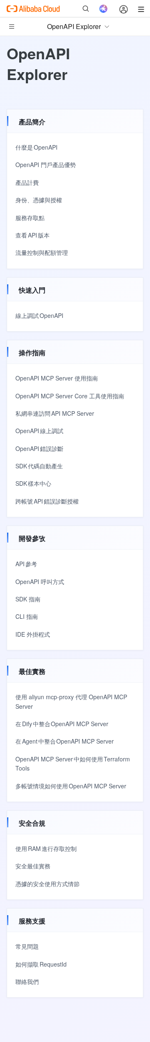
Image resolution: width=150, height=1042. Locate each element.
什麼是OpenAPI (36, 147)
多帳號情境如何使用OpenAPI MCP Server (70, 786)
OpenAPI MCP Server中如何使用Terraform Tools (72, 763)
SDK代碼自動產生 (39, 466)
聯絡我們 (27, 981)
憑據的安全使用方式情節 (47, 884)
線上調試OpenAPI (39, 315)
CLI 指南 (26, 616)
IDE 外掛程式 (32, 634)
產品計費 (27, 182)
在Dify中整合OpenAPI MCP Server (61, 724)
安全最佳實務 (32, 866)
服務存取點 (30, 217)
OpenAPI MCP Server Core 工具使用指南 (69, 396)
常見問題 (27, 946)
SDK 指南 (27, 599)
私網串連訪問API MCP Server (54, 413)
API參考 (26, 564)
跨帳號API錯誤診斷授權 (47, 501)
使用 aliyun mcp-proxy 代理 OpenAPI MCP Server (71, 701)
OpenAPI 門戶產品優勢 (45, 164)
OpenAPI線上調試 (39, 430)
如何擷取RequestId (41, 964)
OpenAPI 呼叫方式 (39, 581)
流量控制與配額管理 (41, 252)
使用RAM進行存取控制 (46, 848)
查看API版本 (32, 235)
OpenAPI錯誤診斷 (39, 448)
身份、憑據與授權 (38, 200)
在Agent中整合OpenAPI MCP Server (64, 741)
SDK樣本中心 (33, 483)
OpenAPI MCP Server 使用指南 (56, 378)
